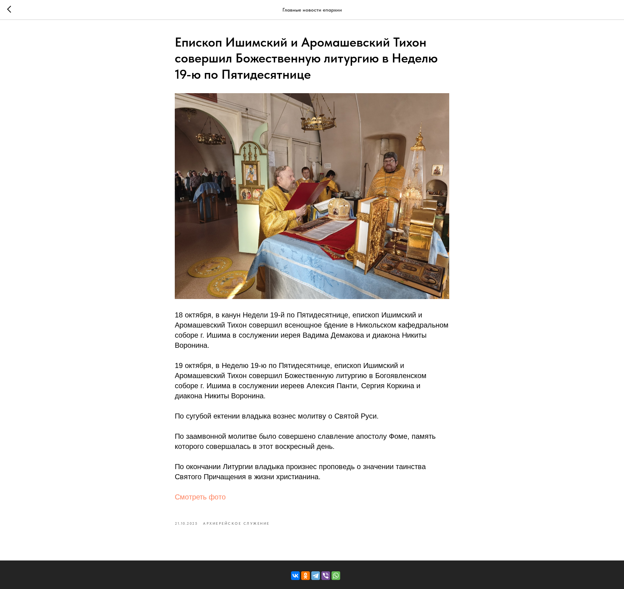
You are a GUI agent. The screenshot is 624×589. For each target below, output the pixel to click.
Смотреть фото (200, 497)
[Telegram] (315, 575)
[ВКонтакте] (295, 575)
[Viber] (325, 575)
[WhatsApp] (336, 575)
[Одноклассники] (305, 575)
